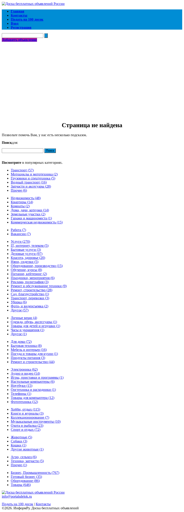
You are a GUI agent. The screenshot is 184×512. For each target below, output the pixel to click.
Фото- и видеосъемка (29, 306)
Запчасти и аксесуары (31, 186)
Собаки (19, 441)
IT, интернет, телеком (29, 245)
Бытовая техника (26, 346)
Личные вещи (24, 318)
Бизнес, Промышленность (35, 473)
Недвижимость (26, 198)
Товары (21, 485)
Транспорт (22, 170)
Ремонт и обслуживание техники (39, 286)
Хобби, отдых (25, 409)
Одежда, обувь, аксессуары (34, 322)
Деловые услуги (26, 254)
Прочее (19, 190)
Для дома (21, 342)
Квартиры (22, 202)
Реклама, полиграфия (29, 282)
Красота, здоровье (28, 258)
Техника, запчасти (27, 461)
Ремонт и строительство (33, 362)
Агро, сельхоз (24, 457)
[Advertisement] (92, 75)
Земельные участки (28, 214)
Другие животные (27, 449)
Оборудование (25, 481)
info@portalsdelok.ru (17, 496)
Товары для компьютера (32, 398)
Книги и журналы (27, 413)
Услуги (20, 241)
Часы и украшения (27, 330)
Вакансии (21, 234)
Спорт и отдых (25, 429)
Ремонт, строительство (31, 290)
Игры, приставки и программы (37, 377)
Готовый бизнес (26, 477)
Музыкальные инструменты (36, 421)
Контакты (43, 504)
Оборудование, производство (37, 266)
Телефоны (21, 394)
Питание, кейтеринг (29, 274)
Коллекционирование (30, 417)
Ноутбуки (21, 385)
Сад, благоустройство (30, 294)
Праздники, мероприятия (33, 278)
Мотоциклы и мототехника (34, 174)
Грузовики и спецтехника (33, 178)
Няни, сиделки (24, 262)
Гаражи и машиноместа (31, 218)
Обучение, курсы (26, 270)
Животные (21, 437)
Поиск (50, 150)
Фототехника (24, 402)
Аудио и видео (25, 373)
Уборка (19, 302)
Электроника (24, 369)
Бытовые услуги (26, 250)
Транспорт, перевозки (30, 298)
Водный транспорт (29, 182)
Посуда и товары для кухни (34, 354)
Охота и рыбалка (27, 425)
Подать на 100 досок (17, 504)
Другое (19, 310)
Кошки (18, 445)
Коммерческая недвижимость (37, 222)
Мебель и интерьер (29, 350)
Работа (18, 230)
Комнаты (20, 206)
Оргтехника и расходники (33, 390)
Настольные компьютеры (33, 381)
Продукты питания (28, 358)
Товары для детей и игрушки (35, 326)
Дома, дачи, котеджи (30, 210)
